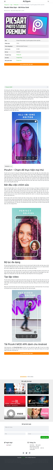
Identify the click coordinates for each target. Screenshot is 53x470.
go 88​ (39, 462)
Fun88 (8, 462)
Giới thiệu (32, 445)
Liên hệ (42, 448)
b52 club (9, 461)
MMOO (9, 459)
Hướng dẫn (32, 449)
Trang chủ (6, 4)
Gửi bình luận (44, 437)
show (11, 166)
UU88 (13, 459)
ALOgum (26, 1)
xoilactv (11, 462)
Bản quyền (38, 445)
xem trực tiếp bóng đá (39, 459)
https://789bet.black (23, 459)
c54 (15, 462)
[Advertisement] (26, 76)
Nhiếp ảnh (16, 4)
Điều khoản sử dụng (34, 446)
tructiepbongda (31, 459)
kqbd (46, 459)
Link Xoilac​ (33, 461)
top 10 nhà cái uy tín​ (40, 461)
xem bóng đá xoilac (27, 461)
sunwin (17, 462)
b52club (16, 459)
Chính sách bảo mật (34, 448)
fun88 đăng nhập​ (33, 462)
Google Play (19, 57)
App (11, 4)
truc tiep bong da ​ (18, 461)
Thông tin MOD (8, 87)
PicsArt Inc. (19, 60)
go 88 (13, 461)
